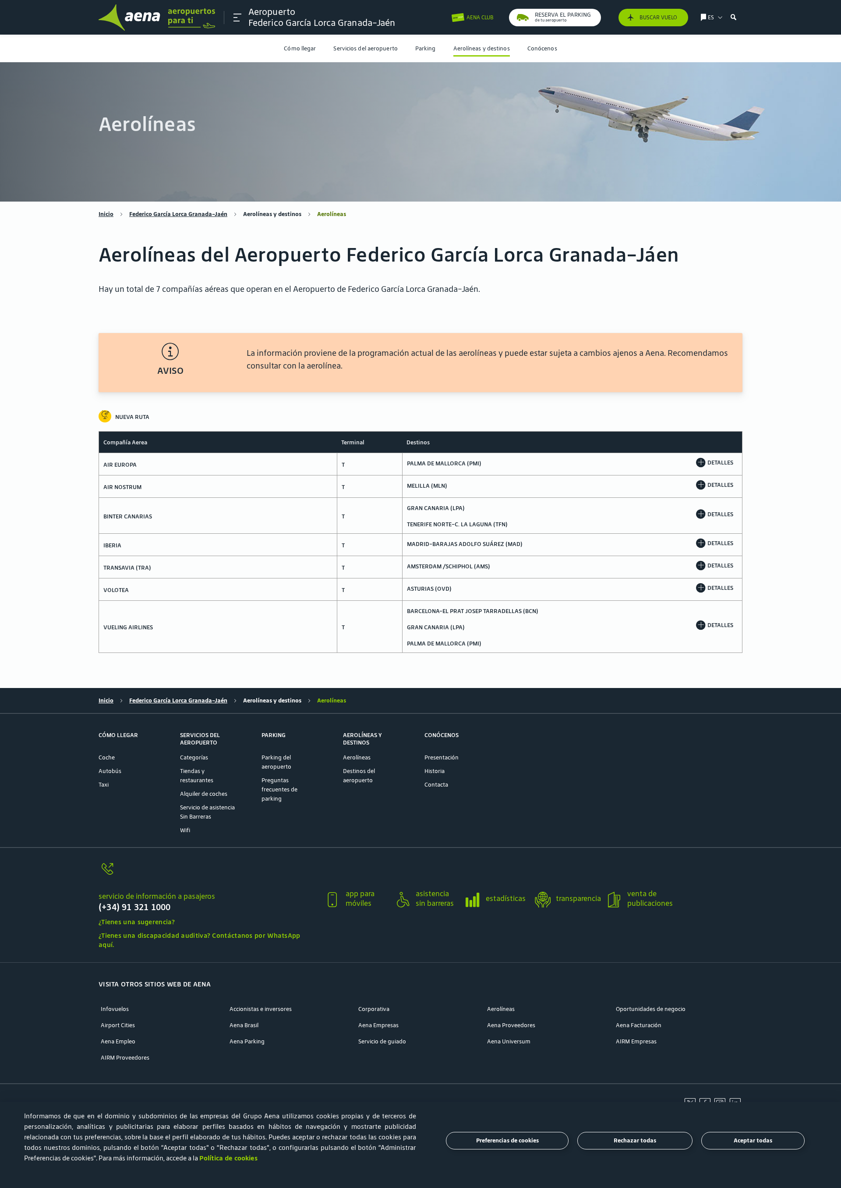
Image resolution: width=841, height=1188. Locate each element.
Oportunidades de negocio (651, 1009)
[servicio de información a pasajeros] (208, 874)
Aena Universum (508, 1041)
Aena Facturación (638, 1025)
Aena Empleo (118, 1041)
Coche (107, 757)
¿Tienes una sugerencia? (137, 922)
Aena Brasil (244, 1025)
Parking (425, 48)
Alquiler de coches (203, 794)
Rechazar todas (635, 1141)
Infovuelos (115, 1009)
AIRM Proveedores (125, 1057)
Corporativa (373, 1009)
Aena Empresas (378, 1025)
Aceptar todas (753, 1141)
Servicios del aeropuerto (365, 48)
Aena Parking (247, 1041)
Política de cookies (228, 1158)
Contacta (436, 784)
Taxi (104, 784)
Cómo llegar (300, 48)
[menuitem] (300, 48)
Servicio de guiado (382, 1041)
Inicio (106, 214)
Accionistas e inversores (261, 1009)
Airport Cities (118, 1025)
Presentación (441, 757)
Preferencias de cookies (507, 1141)
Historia (434, 771)
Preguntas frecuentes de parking (279, 789)
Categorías (194, 757)
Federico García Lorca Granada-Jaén (178, 214)
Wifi (185, 830)
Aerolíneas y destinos (481, 48)
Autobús (110, 771)
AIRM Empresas (636, 1041)
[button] (237, 17)
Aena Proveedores (511, 1025)
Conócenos (542, 48)
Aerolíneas (357, 757)
